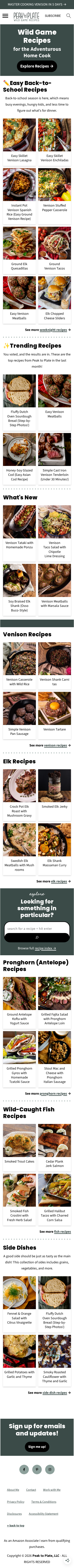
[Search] (37, 937)
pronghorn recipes (53, 1093)
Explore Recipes (34, 66)
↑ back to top (15, 1525)
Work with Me (52, 1490)
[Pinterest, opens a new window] (37, 1469)
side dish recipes (55, 1392)
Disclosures (14, 1514)
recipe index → (45, 948)
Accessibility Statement (43, 1514)
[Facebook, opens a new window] (24, 1469)
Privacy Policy (15, 1502)
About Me (13, 1490)
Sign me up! (37, 1446)
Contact (31, 1490)
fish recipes (62, 1231)
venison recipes (55, 745)
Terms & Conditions (43, 1502)
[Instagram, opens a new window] (50, 1469)
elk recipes (59, 881)
